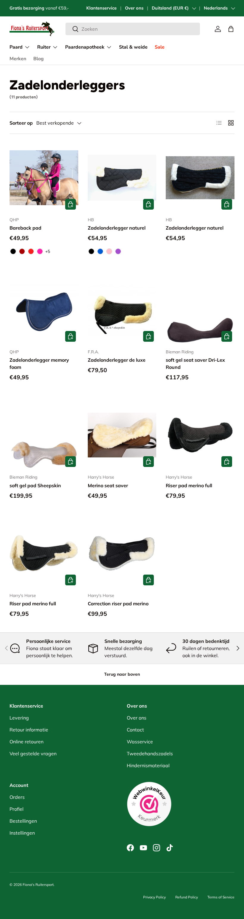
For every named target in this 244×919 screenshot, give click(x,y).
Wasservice (140, 742)
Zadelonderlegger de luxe (117, 360)
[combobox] (132, 29)
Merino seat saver (108, 485)
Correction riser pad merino (118, 604)
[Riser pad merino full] (200, 435)
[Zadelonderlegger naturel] (122, 177)
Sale (160, 47)
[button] (230, 28)
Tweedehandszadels (150, 753)
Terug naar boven (122, 674)
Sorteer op (21, 123)
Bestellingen (23, 821)
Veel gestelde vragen (33, 753)
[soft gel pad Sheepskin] (44, 435)
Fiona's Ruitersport (38, 884)
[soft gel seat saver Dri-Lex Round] (200, 309)
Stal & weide (133, 47)
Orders (17, 797)
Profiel (17, 809)
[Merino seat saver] (122, 435)
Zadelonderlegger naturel (117, 228)
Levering (19, 718)
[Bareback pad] (44, 177)
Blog (38, 58)
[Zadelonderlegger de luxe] (122, 309)
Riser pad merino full (189, 485)
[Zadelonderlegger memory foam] (44, 309)
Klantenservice (101, 8)
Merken (18, 58)
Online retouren (26, 742)
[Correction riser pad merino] (122, 553)
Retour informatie (29, 730)
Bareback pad (25, 228)
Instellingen (22, 833)
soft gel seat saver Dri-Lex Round (195, 363)
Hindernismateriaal (148, 765)
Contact (135, 730)
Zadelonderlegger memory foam (39, 363)
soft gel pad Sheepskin (35, 485)
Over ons (134, 8)
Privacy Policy (154, 897)
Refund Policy (186, 897)
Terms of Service (220, 897)
